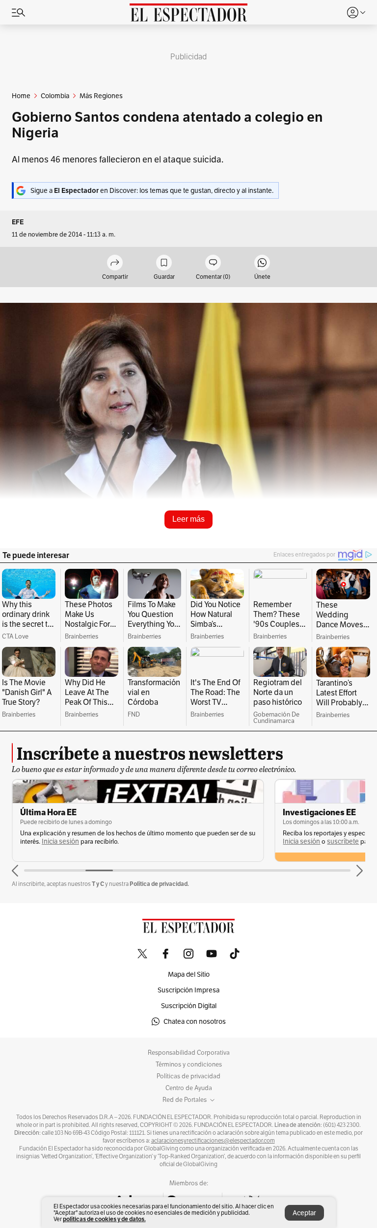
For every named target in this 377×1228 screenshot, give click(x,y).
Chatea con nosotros (194, 1021)
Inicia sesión (60, 841)
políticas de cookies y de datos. (104, 1219)
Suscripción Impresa (188, 990)
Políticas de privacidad (188, 1076)
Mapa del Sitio (189, 974)
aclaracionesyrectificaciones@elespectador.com (213, 1140)
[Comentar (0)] (213, 263)
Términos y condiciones (189, 1064)
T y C (98, 883)
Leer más (188, 519)
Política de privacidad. (159, 883)
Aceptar (304, 1212)
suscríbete (343, 841)
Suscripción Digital (188, 1005)
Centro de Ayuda (188, 1088)
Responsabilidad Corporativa (189, 1052)
